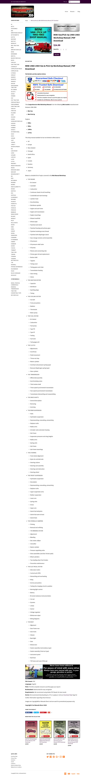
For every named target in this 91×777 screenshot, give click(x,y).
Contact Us (13, 763)
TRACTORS (13, 252)
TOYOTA (13, 248)
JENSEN (13, 142)
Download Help (67, 695)
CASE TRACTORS (15, 64)
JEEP (12, 140)
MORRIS (13, 184)
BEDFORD (13, 39)
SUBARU (13, 241)
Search (12, 761)
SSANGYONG (14, 235)
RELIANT (13, 216)
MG (12, 176)
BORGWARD (14, 54)
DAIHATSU (13, 79)
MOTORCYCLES (14, 295)
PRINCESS (13, 210)
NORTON (13, 191)
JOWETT (13, 144)
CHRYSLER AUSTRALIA (16, 68)
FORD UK (13, 108)
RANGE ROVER (14, 214)
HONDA (13, 119)
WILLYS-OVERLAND (15, 273)
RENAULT (13, 218)
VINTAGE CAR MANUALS (17, 266)
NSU (12, 193)
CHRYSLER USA (14, 71)
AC (11, 24)
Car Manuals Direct (22, 773)
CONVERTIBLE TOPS (16, 293)
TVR (12, 262)
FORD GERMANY (15, 104)
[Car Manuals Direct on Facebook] (51, 756)
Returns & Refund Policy (16, 765)
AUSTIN (13, 37)
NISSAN (13, 189)
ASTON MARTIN (15, 35)
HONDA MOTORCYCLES (16, 121)
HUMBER (13, 127)
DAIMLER (13, 81)
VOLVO (12, 271)
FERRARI (13, 96)
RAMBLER (13, 212)
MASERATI (13, 163)
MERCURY (13, 172)
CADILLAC (13, 62)
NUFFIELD (13, 195)
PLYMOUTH (14, 203)
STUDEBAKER (14, 239)
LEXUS (12, 153)
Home (66, 11)
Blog (79, 11)
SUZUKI (13, 246)
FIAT (12, 98)
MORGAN (13, 182)
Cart (66, 1)
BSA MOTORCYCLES (16, 58)
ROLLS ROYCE (14, 222)
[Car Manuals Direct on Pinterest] (54, 756)
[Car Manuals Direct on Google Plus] (57, 756)
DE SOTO (13, 91)
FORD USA (13, 110)
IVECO (12, 136)
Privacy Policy (13, 758)
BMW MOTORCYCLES (16, 49)
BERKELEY (13, 43)
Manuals (72, 11)
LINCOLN (13, 157)
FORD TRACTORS (15, 106)
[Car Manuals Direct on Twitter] (48, 756)
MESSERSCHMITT (15, 174)
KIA (12, 148)
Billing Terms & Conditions (16, 767)
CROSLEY (13, 75)
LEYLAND (13, 155)
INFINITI (13, 129)
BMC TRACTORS (15, 45)
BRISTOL (13, 56)
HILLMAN (13, 113)
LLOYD (12, 159)
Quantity (56, 49)
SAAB (12, 227)
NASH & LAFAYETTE (15, 186)
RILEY (12, 220)
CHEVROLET (14, 66)
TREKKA (13, 254)
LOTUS (12, 161)
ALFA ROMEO (14, 28)
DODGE (13, 94)
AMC (12, 30)
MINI (12, 178)
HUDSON (13, 123)
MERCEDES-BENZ (15, 170)
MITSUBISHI (14, 180)
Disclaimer (13, 760)
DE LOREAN (14, 89)
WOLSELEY (13, 275)
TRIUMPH (13, 256)
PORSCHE (13, 208)
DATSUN (13, 83)
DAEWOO (13, 77)
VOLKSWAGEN (14, 269)
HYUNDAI (13, 125)
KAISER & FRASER (15, 146)
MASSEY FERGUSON (15, 165)
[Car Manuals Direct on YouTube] (64, 756)
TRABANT (13, 250)
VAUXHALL (13, 264)
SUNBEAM (13, 244)
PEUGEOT (13, 201)
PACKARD (13, 199)
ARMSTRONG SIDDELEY (16, 32)
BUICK (12, 60)
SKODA (12, 233)
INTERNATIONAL (15, 131)
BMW (12, 47)
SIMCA (12, 229)
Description (28, 61)
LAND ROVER (14, 151)
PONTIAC (13, 205)
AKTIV (12, 26)
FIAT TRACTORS (15, 100)
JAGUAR (13, 138)
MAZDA (13, 167)
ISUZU (12, 134)
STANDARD (13, 237)
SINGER (13, 231)
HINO (12, 115)
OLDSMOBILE (14, 197)
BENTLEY (13, 41)
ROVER (12, 224)
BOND (12, 52)
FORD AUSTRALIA (15, 102)
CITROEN (13, 73)
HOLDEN (13, 117)
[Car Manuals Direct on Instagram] (61, 756)
